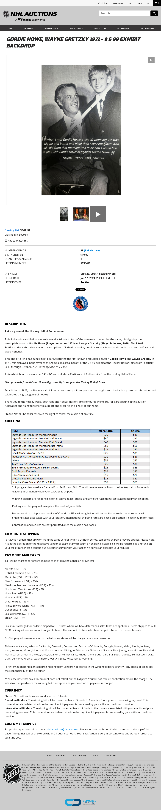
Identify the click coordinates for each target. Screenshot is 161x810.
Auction (85, 282)
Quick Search (76, 28)
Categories (51, 28)
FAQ (130, 3)
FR (148, 3)
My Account (118, 3)
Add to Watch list (17, 240)
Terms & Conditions (55, 755)
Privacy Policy (79, 755)
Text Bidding (147, 28)
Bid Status (123, 28)
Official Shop (102, 3)
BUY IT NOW (100, 28)
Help (140, 3)
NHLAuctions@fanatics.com (63, 729)
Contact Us (110, 755)
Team (10, 28)
